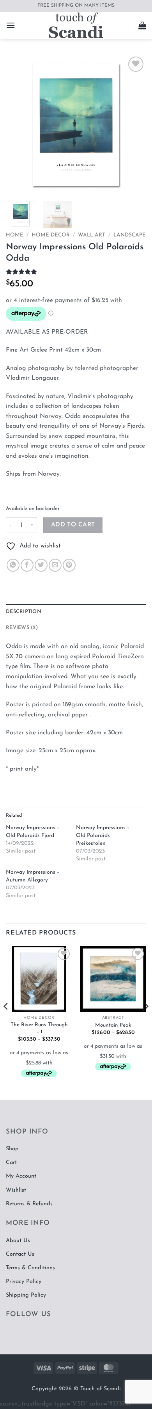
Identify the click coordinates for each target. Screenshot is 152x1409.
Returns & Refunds (29, 1204)
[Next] (134, 125)
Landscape (129, 235)
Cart (11, 1163)
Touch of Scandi (100, 1389)
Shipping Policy (26, 1295)
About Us (18, 1241)
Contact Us (20, 1254)
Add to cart (73, 525)
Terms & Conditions (30, 1268)
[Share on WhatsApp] (13, 565)
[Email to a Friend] (55, 565)
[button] (10, 25)
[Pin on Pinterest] (69, 565)
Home (14, 235)
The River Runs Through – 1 (39, 1028)
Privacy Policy (23, 1282)
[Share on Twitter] (41, 565)
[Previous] (18, 125)
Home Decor (51, 235)
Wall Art (91, 235)
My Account (21, 1176)
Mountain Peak (113, 1025)
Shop (12, 1149)
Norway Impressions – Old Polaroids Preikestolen (103, 835)
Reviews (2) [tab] (22, 627)
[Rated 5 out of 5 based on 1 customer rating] (76, 271)
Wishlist (16, 1190)
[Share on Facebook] (27, 565)
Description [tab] (23, 611)
